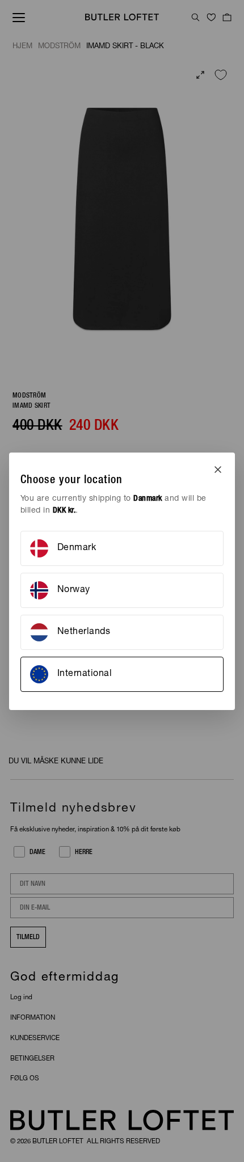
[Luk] (218, 470)
